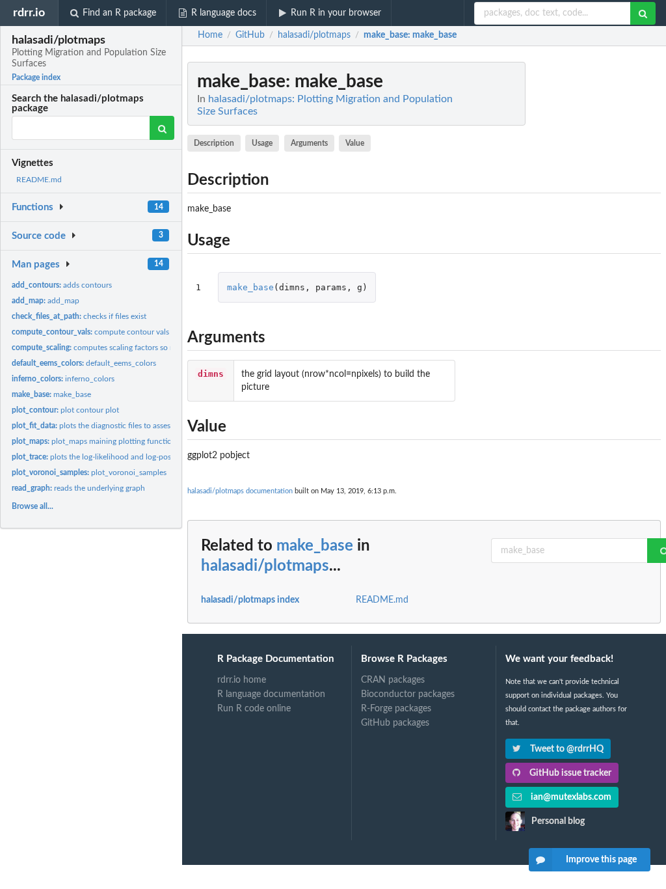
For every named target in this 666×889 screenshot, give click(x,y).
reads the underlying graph (78, 488)
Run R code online (254, 708)
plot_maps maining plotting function (94, 441)
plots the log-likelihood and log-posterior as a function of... (131, 457)
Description (214, 143)
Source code (39, 236)
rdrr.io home (241, 680)
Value (354, 143)
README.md (39, 180)
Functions (32, 207)
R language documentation (271, 694)
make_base (51, 394)
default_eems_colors (84, 363)
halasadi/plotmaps (265, 566)
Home (210, 35)
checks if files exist (79, 316)
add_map (45, 301)
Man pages (36, 264)
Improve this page (601, 859)
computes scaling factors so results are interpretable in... (138, 347)
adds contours (62, 285)
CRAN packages (393, 680)
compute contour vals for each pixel (114, 332)
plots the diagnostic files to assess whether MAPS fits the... (135, 426)
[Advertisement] (563, 257)
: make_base (410, 35)
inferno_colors (63, 379)
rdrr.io (29, 12)
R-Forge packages (396, 708)
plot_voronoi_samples (89, 472)
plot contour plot (65, 410)
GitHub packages (395, 723)
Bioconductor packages (408, 694)
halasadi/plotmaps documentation (240, 491)
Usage (262, 143)
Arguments (309, 143)
